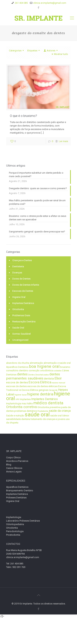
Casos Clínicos (14, 468)
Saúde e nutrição (15, 415)
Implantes (25, 399)
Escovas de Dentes (22, 291)
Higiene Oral (18, 297)
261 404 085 (21, 2)
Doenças (17, 272)
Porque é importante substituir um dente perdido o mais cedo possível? (36, 174)
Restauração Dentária (24, 321)
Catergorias (15, 50)
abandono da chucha (17, 362)
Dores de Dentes (21, 278)
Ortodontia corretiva (21, 407)
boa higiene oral (44, 366)
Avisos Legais (13, 471)
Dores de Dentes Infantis (25, 284)
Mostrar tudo (61, 54)
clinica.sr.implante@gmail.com (49, 2)
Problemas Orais (21, 315)
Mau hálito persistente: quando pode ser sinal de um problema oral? (37, 202)
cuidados (57, 370)
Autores (51, 50)
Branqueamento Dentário (19, 490)
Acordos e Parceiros (17, 461)
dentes (22, 374)
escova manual (58, 383)
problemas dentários (25, 411)
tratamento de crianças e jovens (48, 419)
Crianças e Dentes (22, 260)
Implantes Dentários (23, 303)
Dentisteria (18, 266)
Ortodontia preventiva (49, 407)
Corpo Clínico (13, 457)
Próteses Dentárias (16, 497)
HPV (17, 399)
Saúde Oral (18, 327)
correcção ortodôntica (41, 370)
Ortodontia (18, 309)
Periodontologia (15, 531)
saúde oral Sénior (59, 415)
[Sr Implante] (38, 18)
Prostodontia (42, 411)
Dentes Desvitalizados (38, 375)
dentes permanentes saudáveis (33, 376)
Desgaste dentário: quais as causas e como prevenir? (38, 188)
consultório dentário (17, 370)
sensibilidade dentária (18, 419)
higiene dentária (40, 394)
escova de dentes (17, 382)
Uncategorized (20, 339)
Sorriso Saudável (21, 333)
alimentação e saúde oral (57, 362)
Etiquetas (32, 50)
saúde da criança (60, 410)
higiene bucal (21, 395)
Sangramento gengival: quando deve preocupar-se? (37, 231)
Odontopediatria (15, 524)
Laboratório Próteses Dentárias (23, 520)
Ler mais (63, 141)
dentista (49, 378)
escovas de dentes (16, 386)
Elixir (58, 378)
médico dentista (48, 403)
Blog (8, 464)
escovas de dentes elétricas (42, 386)
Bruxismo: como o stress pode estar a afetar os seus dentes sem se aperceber (37, 218)
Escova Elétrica (40, 382)
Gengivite (53, 390)
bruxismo (65, 367)
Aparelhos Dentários (17, 367)
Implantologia (13, 403)
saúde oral (37, 414)
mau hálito (27, 403)
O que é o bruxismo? (23, 116)
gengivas (43, 390)
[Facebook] (39, 7)
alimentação (36, 362)
